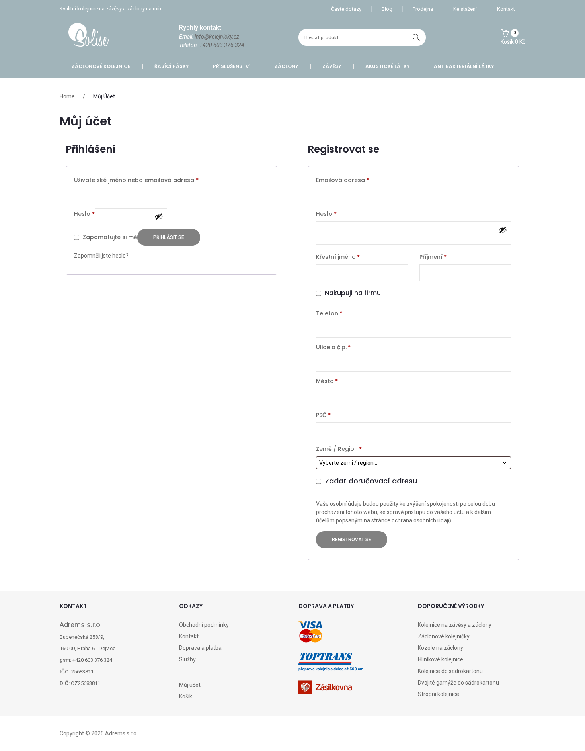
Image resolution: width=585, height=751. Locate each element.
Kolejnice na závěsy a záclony (454, 625)
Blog (387, 9)
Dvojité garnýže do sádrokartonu (458, 682)
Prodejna (423, 9)
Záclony (286, 66)
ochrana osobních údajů (421, 520)
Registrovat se (351, 539)
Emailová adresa (342, 180)
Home (67, 96)
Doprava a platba (200, 648)
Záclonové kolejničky (444, 636)
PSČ (323, 415)
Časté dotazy (346, 9)
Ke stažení (465, 9)
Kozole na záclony (440, 648)
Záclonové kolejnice (101, 66)
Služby (187, 659)
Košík (185, 696)
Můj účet (190, 685)
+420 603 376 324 (221, 45)
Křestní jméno (338, 257)
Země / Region (339, 449)
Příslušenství (232, 66)
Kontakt (506, 9)
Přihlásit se (168, 237)
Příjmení (433, 257)
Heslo (84, 213)
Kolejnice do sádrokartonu (450, 671)
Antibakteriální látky (464, 66)
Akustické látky (387, 66)
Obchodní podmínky (204, 625)
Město (327, 381)
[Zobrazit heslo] (158, 216)
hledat (416, 37)
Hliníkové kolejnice (440, 659)
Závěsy (331, 66)
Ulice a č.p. (333, 347)
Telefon (329, 313)
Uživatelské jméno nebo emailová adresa (136, 180)
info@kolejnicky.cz (217, 36)
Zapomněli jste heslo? (101, 255)
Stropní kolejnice (438, 694)
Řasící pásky (171, 66)
